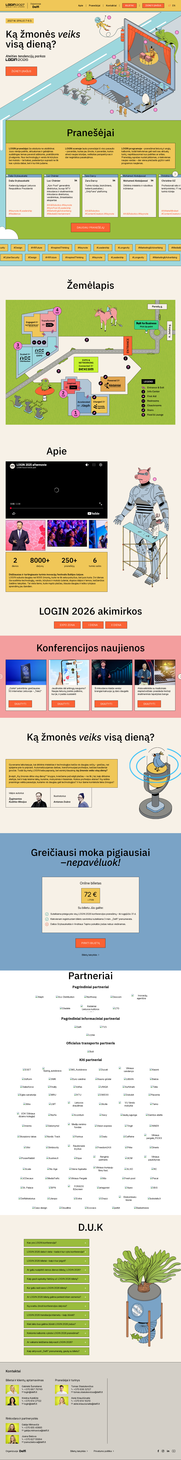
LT (169, 5)
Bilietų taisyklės (90, 954)
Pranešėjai (94, 5)
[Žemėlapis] (90, 362)
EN (173, 5)
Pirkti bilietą (90, 943)
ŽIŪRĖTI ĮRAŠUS (153, 5)
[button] (175, 174)
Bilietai (129, 5)
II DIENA (116, 624)
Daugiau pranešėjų (90, 227)
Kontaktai (111, 5)
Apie (80, 5)
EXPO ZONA (67, 624)
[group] (25, 535)
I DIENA (93, 624)
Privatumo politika (103, 1451)
